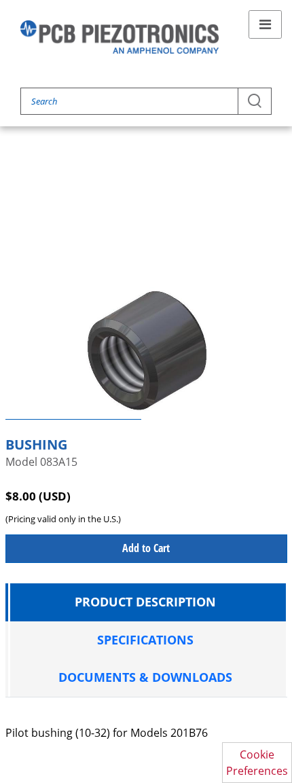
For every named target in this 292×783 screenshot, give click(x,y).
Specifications (145, 640)
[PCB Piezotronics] (119, 37)
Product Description (145, 602)
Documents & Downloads (145, 677)
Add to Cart (146, 548)
